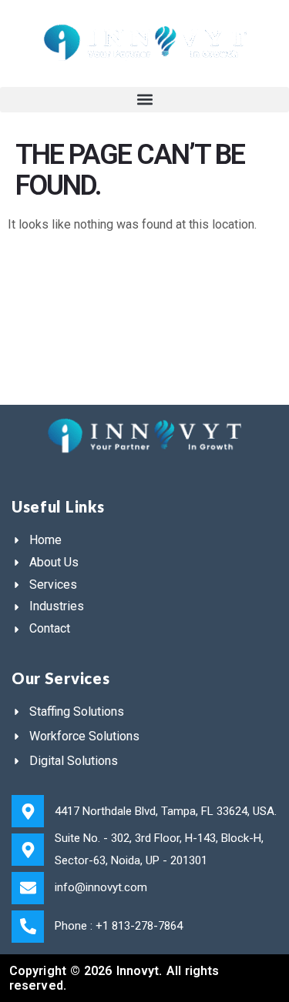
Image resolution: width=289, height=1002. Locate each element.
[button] (144, 99)
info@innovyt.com (101, 887)
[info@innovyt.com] (28, 888)
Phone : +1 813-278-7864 (119, 926)
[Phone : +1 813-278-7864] (28, 926)
